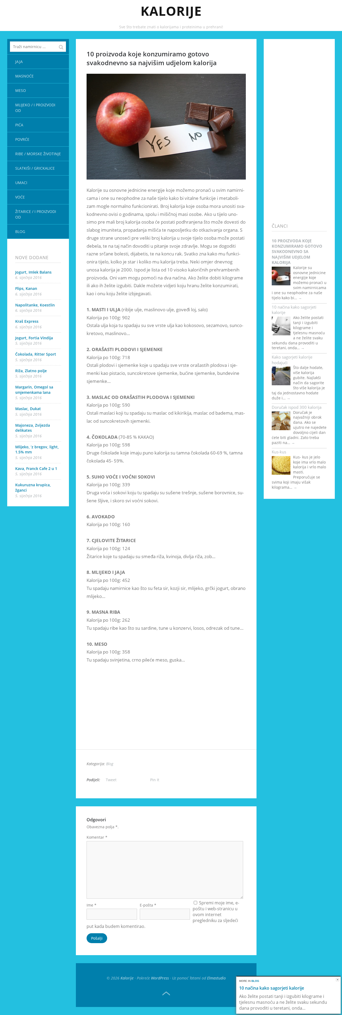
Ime (91, 905)
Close (337, 979)
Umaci (21, 182)
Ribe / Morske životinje (38, 153)
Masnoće (24, 76)
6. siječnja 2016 (28, 277)
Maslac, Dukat (28, 408)
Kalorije (171, 11)
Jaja (19, 61)
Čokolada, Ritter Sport (35, 354)
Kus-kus (279, 451)
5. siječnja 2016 (28, 343)
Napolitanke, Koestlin (35, 305)
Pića (19, 124)
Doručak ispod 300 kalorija (296, 407)
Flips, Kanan (26, 288)
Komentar (97, 837)
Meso (20, 90)
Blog (20, 231)
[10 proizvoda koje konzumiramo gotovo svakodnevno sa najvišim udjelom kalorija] (166, 183)
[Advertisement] (166, 712)
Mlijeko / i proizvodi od (35, 107)
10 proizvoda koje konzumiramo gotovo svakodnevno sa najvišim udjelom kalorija (297, 251)
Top (166, 993)
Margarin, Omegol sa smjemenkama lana (34, 389)
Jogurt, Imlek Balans (33, 272)
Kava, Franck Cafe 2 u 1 (36, 468)
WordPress (160, 978)
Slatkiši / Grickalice (35, 168)
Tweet (111, 779)
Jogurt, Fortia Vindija (34, 337)
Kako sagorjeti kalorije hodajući (292, 359)
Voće (20, 197)
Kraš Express (26, 321)
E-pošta (148, 905)
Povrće (22, 139)
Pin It (154, 779)
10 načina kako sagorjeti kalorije (294, 309)
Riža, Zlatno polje (31, 370)
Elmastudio (216, 978)
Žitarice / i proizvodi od (35, 214)
